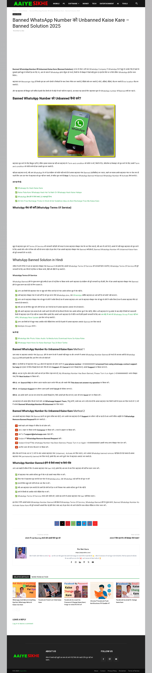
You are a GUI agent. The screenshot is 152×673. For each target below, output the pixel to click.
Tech (94, 3)
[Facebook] (57, 523)
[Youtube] (94, 562)
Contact (102, 671)
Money (86, 3)
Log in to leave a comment (23, 623)
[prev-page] (14, 609)
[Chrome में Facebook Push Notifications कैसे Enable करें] (102, 590)
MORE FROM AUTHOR (40, 577)
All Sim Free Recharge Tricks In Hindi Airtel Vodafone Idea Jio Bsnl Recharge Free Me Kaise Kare (58, 201)
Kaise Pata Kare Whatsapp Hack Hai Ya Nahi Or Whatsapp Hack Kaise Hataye (50, 192)
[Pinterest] (67, 523)
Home (15, 11)
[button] (136, 4)
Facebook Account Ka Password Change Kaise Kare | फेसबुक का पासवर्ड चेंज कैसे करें (75, 602)
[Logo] (32, 3)
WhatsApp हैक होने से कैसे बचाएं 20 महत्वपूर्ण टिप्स (35, 197)
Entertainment (107, 3)
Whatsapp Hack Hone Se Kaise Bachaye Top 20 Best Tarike (42, 343)
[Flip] (95, 523)
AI (118, 3)
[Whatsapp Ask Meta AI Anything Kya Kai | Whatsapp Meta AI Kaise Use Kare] (24, 590)
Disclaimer (122, 671)
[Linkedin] (78, 523)
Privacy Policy (112, 671)
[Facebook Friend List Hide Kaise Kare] (50, 590)
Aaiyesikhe (22, 671)
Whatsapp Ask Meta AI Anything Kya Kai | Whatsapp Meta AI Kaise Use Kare (24, 602)
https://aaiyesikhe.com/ (83, 552)
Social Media (23, 11)
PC (64, 3)
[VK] (89, 523)
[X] (62, 523)
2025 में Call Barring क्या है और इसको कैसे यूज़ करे (43, 538)
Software (72, 3)
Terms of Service (133, 671)
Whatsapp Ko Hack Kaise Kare (30, 188)
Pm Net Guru (83, 549)
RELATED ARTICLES (21, 577)
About (96, 671)
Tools (125, 3)
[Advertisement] (76, 51)
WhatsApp (77, 295)
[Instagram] (76, 562)
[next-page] (17, 609)
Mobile (56, 3)
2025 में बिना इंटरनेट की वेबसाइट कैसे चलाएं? (124, 538)
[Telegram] (84, 523)
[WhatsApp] (73, 523)
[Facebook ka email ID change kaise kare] (127, 590)
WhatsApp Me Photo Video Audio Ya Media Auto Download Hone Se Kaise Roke (51, 338)
